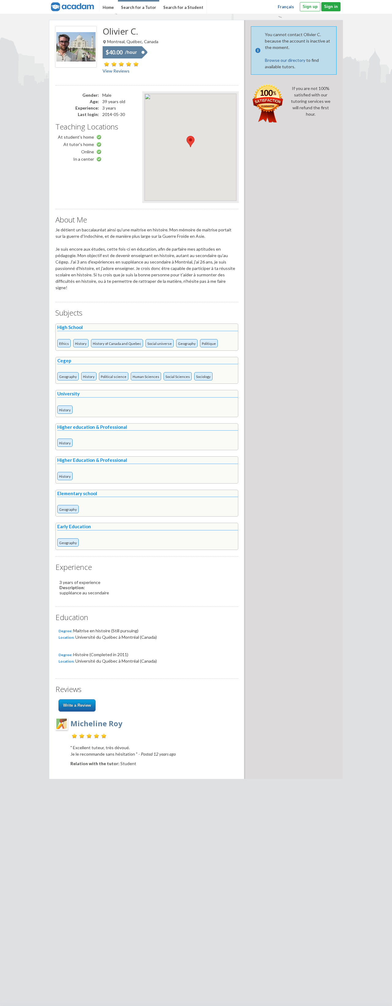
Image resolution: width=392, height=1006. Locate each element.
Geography (187, 344)
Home (108, 7)
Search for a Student (183, 7)
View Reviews (116, 70)
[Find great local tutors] (72, 6)
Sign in (331, 6)
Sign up (310, 6)
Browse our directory (285, 60)
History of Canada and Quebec (117, 344)
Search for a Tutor (138, 7)
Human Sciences (146, 377)
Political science (113, 377)
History (81, 344)
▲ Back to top (371, 996)
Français (286, 6)
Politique (209, 344)
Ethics (64, 344)
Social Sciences (177, 377)
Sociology (203, 377)
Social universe (159, 344)
